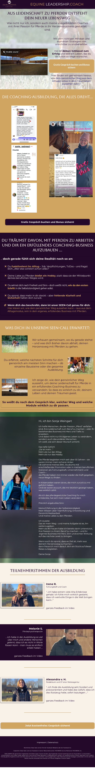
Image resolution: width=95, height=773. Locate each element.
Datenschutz (53, 742)
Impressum (41, 742)
